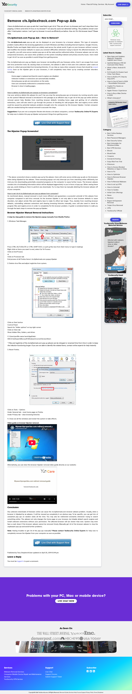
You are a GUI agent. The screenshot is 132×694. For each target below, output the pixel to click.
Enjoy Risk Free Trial (114, 161)
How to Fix (111, 171)
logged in (20, 561)
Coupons (110, 156)
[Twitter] (91, 671)
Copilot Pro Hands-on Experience (115, 87)
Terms (95, 692)
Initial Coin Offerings (115, 192)
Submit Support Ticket (53, 677)
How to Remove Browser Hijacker (116, 178)
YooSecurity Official (114, 211)
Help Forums (77, 692)
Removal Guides (64, 692)
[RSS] (94, 671)
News (109, 195)
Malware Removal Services (14, 672)
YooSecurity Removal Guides (13, 11)
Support (83, 692)
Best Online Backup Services (114, 134)
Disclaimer (100, 692)
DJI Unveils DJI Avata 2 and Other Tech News (117, 73)
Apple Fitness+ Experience (117, 90)
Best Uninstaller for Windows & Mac (114, 144)
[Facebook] (88, 671)
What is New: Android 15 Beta (116, 68)
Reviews (110, 198)
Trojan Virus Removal (115, 205)
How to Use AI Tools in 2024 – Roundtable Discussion (117, 82)
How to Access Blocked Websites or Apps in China (117, 168)
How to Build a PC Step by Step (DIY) (117, 78)
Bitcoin (109, 151)
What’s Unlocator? (114, 98)
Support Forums (51, 674)
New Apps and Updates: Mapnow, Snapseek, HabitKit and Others (116, 58)
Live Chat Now (66, 601)
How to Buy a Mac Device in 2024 (116, 94)
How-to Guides (112, 190)
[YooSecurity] (9, 6)
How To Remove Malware (116, 182)
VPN (109, 208)
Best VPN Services (114, 148)
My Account (109, 4)
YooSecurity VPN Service (13, 679)
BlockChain (111, 153)
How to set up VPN (114, 184)
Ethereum (111, 164)
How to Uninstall (113, 187)
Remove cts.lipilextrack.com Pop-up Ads (41, 21)
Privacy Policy (90, 692)
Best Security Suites (114, 141)
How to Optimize (113, 174)
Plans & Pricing (91, 4)
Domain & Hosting (114, 159)
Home (83, 4)
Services (101, 4)
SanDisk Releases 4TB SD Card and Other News (116, 64)
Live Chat (122, 4)
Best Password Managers (116, 138)
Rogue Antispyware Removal (114, 202)
